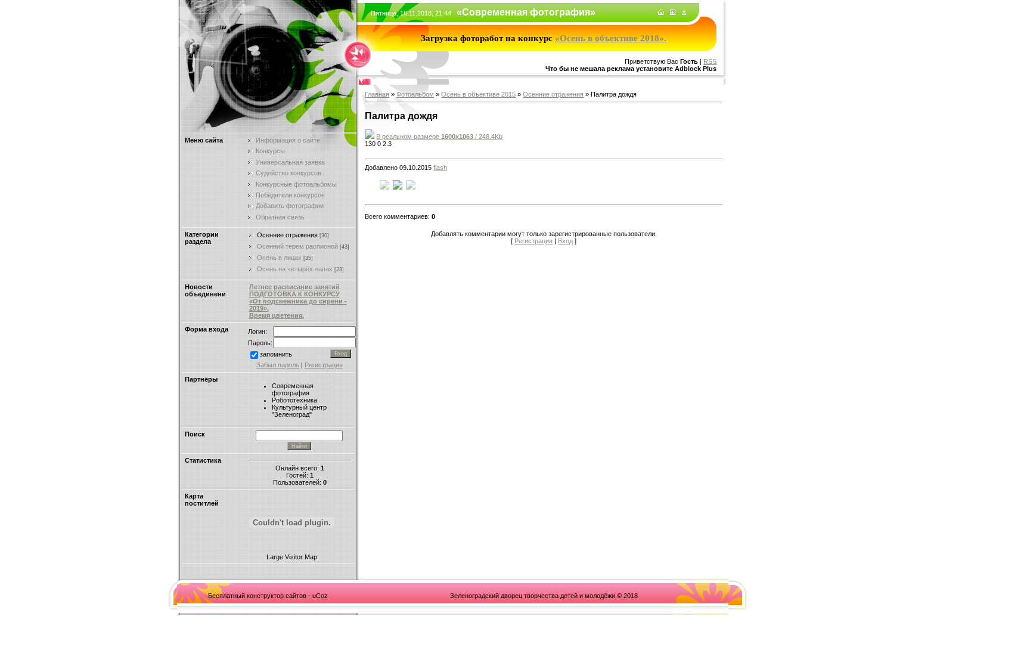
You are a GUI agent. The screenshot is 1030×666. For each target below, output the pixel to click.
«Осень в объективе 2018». (610, 38)
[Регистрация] (672, 12)
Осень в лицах (279, 257)
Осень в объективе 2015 (478, 94)
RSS (709, 61)
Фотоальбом (415, 94)
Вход (565, 240)
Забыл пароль (277, 364)
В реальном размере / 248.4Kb (439, 136)
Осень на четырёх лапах (295, 268)
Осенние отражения (287, 234)
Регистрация (324, 364)
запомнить (276, 354)
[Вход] (684, 12)
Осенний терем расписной (297, 246)
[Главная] (660, 12)
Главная (377, 94)
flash (440, 167)
